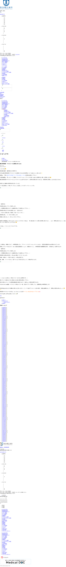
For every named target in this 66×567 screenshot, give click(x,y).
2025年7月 (4, 321)
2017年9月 (4, 420)
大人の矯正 (4, 514)
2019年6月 (4, 398)
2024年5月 (4, 336)
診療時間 (1, 95)
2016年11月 (4, 431)
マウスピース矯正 (5, 71)
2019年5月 (4, 399)
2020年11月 (4, 379)
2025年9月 (4, 319)
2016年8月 (4, 434)
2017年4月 (4, 426)
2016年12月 (4, 430)
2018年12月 (4, 404)
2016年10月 (4, 432)
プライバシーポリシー (6, 530)
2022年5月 (4, 360)
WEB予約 (2, 94)
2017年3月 (4, 427)
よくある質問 (4, 80)
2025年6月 (4, 322)
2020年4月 (4, 387)
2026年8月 (4, 307)
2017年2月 (4, 428)
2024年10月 (4, 331)
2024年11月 (4, 330)
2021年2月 (4, 376)
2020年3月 (4, 388)
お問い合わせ (2, 96)
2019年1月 (4, 403)
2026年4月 (4, 311)
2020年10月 (4, 380)
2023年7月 (4, 347)
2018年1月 (4, 416)
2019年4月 (4, 400)
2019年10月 (4, 393)
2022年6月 (4, 359)
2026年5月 (4, 310)
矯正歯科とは (4, 70)
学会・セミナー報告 (5, 83)
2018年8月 (4, 408)
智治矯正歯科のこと (5, 60)
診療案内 (5, 110)
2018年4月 (4, 413)
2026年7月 (4, 308)
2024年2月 (4, 339)
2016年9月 (4, 433)
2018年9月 (4, 407)
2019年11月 (4, 392)
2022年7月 (4, 358)
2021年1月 (4, 377)
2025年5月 (4, 323)
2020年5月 (4, 386)
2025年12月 (4, 316)
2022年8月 (4, 357)
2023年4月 (4, 349)
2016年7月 (4, 435)
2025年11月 (4, 317)
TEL (1, 93)
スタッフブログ (5, 82)
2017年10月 (4, 419)
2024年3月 (4, 338)
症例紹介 (3, 78)
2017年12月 (4, 417)
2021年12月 (4, 365)
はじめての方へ (5, 58)
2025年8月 (4, 320)
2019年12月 (4, 391)
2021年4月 (4, 374)
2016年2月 (4, 441)
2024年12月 (4, 329)
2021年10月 (4, 367)
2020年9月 (4, 381)
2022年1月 (4, 364)
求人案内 (3, 79)
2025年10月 (4, 318)
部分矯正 (3, 73)
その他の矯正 (4, 74)
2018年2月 (4, 415)
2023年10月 (4, 344)
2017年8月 (4, 421)
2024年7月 (4, 334)
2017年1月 (4, 429)
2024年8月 (4, 333)
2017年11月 (4, 418)
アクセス (3, 63)
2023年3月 (4, 350)
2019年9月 (4, 394)
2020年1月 (4, 390)
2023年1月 (4, 351)
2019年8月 (4, 395)
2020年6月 (4, 385)
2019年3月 (4, 401)
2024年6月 (4, 335)
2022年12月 (4, 352)
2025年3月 (4, 325)
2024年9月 (4, 332)
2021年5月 (4, 373)
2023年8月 (4, 346)
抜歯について (4, 75)
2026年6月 (4, 309)
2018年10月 (4, 406)
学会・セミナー (7, 302)
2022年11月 (4, 353)
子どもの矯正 (4, 66)
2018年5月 (4, 412)
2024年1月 (4, 340)
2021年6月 (4, 372)
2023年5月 (4, 348)
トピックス (4, 526)
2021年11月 (4, 366)
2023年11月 (4, 343)
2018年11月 (4, 405)
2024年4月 (4, 337)
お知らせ (3, 81)
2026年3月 (4, 312)
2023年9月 (4, 345)
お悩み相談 (2, 92)
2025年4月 (4, 324)
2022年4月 (4, 361)
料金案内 (3, 77)
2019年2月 (4, 402)
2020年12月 (4, 378)
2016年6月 (4, 436)
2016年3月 (4, 440)
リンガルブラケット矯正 (6, 72)
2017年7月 (4, 422)
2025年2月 (4, 326)
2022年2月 (4, 363)
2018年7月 (4, 409)
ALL (1, 295)
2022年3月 (4, 362)
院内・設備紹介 (5, 61)
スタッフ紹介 (4, 62)
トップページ (4, 57)
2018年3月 (4, 414)
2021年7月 (4, 371)
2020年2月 (4, 389)
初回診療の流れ (5, 59)
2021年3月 (4, 375)
